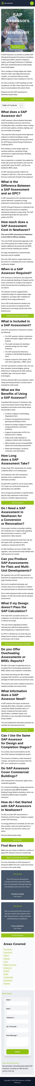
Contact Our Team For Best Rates (17, 316)
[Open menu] (32, 3)
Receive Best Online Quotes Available (17, 644)
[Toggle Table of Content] (20, 105)
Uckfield (6, 971)
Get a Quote (16, 47)
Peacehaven (8, 949)
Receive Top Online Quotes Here (17, 730)
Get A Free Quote (17, 502)
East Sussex (8, 980)
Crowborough (8, 977)
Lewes (6, 962)
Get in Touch (17, 840)
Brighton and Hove (10, 965)
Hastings (7, 983)
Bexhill (6, 974)
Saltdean (7, 958)
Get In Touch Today (17, 99)
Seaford (6, 955)
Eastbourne (7, 968)
